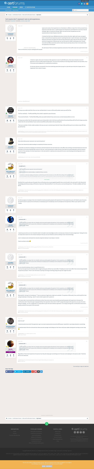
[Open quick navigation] (87, 14)
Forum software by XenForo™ (79, 436)
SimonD (10, 116)
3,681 (7, 121)
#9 (86, 282)
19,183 (7, 177)
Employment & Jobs (36, 441)
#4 (86, 138)
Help (58, 441)
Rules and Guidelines (58, 439)
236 (13, 152)
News (21, 7)
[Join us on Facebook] (79, 3)
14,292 (7, 332)
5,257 (7, 152)
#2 (86, 57)
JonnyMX (10, 147)
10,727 (7, 356)
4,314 (7, 71)
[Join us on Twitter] (81, 3)
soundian (10, 262)
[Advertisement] (29, 36)
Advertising (57, 431)
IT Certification (30, 7)
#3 (86, 108)
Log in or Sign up (85, 1)
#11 (86, 341)
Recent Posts (15, 10)
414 (13, 177)
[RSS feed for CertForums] (87, 3)
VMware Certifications (36, 437)
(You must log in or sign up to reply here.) (81, 366)
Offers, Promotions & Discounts (36, 443)
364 (13, 356)
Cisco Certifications (36, 435)
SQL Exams (13, 21)
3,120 (7, 230)
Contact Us (57, 433)
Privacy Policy (58, 435)
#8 (86, 254)
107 (13, 268)
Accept (43, 466)
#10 (86, 318)
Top (46, 424)
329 (13, 332)
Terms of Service (58, 437)
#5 (86, 163)
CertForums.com (85, 441)
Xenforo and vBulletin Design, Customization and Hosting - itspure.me (59, 450)
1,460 (7, 268)
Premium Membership (14, 435)
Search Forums (8, 10)
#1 (86, 25)
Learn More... (49, 466)
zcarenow (23, 21)
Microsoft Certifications (36, 431)
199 (13, 121)
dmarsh (10, 65)
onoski (11, 225)
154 (13, 230)
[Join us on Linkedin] (84, 3)
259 (13, 71)
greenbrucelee (10, 326)
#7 (86, 217)
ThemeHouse (85, 438)
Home (8, 7)
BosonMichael (10, 171)
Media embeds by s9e (79, 437)
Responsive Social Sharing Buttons (76, 441)
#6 (86, 197)
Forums (15, 7)
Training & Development (36, 439)
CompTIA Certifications (36, 433)
